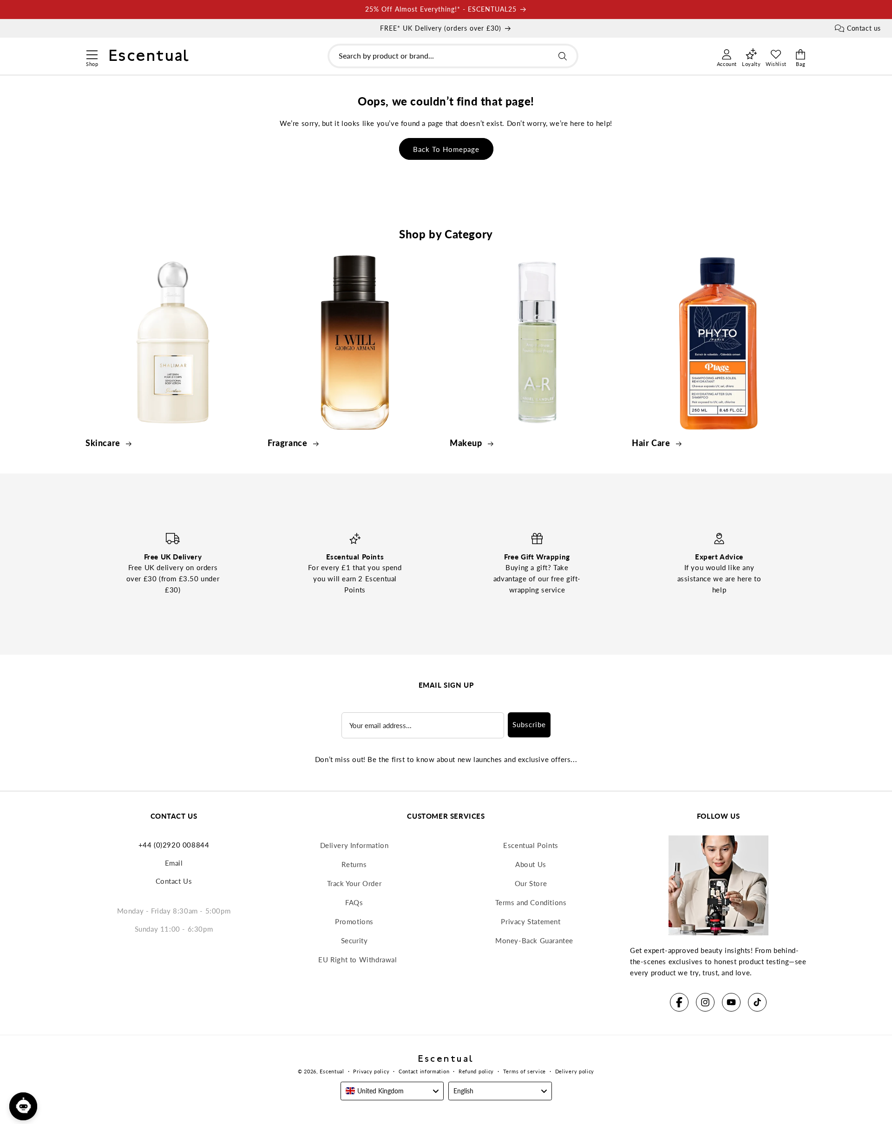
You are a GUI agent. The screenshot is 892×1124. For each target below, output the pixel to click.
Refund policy (476, 1071)
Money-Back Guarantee (534, 940)
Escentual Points (530, 845)
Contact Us (174, 881)
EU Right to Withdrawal (357, 959)
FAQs (354, 902)
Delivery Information (354, 845)
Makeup (467, 443)
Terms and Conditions (531, 902)
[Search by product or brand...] (562, 56)
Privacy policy (371, 1071)
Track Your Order (354, 883)
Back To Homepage (446, 149)
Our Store (531, 883)
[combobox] (453, 56)
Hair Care (652, 443)
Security (354, 940)
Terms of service (524, 1071)
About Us (530, 864)
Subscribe (529, 724)
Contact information (424, 1071)
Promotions (354, 921)
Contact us (864, 28)
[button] (92, 53)
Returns (354, 864)
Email (174, 863)
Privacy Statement (530, 921)
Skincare (103, 443)
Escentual (332, 1071)
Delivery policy (575, 1071)
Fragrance (288, 443)
